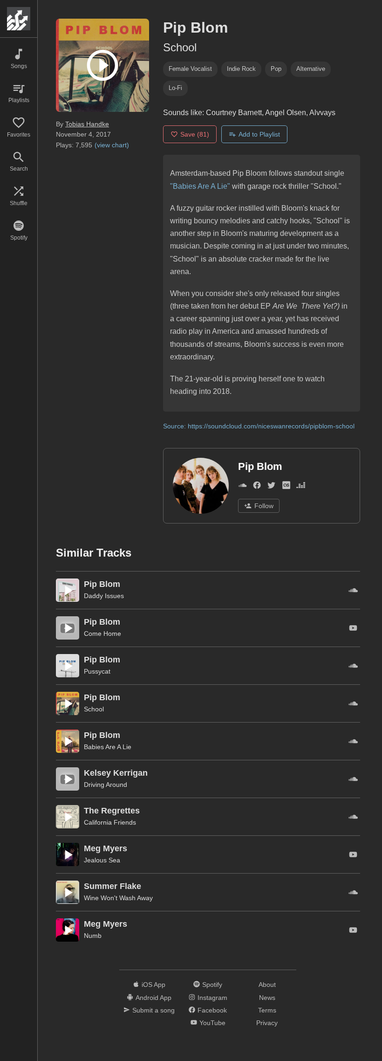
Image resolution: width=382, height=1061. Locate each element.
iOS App (153, 984)
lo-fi (175, 87)
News (267, 997)
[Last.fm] (286, 487)
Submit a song (153, 1010)
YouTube (212, 1023)
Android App (153, 997)
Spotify (212, 984)
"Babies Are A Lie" (200, 186)
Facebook (212, 1010)
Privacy (267, 1023)
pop (276, 68)
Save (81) (194, 134)
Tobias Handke (87, 124)
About (267, 984)
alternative (310, 68)
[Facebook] (256, 487)
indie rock (241, 68)
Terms (267, 1010)
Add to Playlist (259, 134)
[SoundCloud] (242, 487)
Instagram (212, 997)
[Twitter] (271, 487)
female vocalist (190, 68)
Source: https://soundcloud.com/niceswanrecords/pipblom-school (259, 426)
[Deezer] (300, 487)
